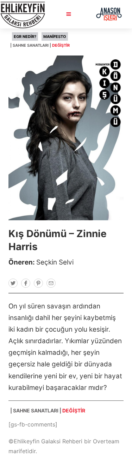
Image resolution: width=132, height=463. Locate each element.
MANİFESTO (54, 36)
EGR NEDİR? (25, 36)
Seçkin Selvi (55, 262)
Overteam (106, 441)
